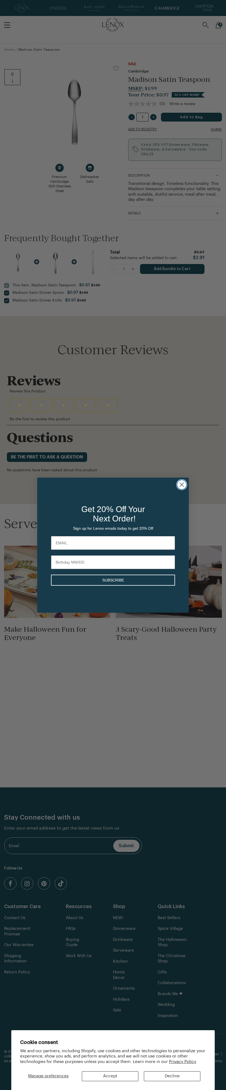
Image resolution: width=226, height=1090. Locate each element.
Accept (110, 1076)
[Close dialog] (182, 484)
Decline (172, 1076)
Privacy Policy (182, 1062)
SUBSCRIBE (113, 580)
